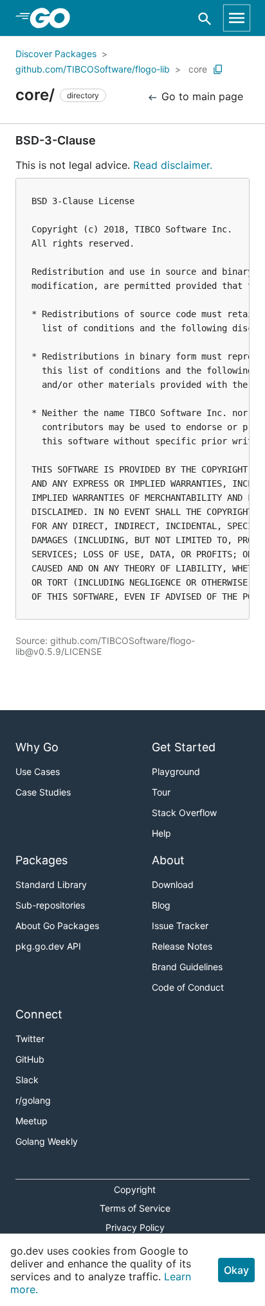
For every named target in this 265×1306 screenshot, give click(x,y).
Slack (27, 1079)
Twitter (29, 1038)
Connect (38, 1014)
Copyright (135, 1189)
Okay (236, 1270)
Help (161, 833)
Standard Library (51, 884)
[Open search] (205, 18)
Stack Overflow (184, 812)
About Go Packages (57, 925)
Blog (161, 905)
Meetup (31, 1120)
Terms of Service (135, 1208)
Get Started (183, 747)
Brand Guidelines (187, 966)
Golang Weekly (46, 1141)
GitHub (29, 1059)
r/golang (33, 1100)
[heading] (54, 18)
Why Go (37, 747)
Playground (176, 771)
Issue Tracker (180, 925)
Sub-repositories (50, 905)
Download (173, 884)
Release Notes (182, 946)
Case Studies (43, 792)
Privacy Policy (135, 1227)
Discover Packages (55, 53)
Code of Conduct (188, 987)
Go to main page (200, 96)
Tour (161, 792)
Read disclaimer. (172, 165)
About (168, 860)
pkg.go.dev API (48, 946)
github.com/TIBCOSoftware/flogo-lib (92, 69)
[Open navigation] (237, 18)
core (197, 69)
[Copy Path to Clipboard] (218, 69)
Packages (41, 860)
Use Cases (37, 771)
